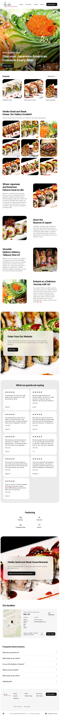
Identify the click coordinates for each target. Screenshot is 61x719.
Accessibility (27, 706)
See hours (41, 633)
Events (36, 4)
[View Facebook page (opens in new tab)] (3, 714)
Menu (21, 4)
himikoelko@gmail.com (40, 622)
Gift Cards (39, 696)
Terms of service (17, 706)
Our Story (28, 4)
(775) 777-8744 (38, 620)
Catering (16, 698)
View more (35, 403)
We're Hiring (28, 696)
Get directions (51, 613)
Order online (50, 634)
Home (15, 693)
